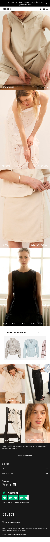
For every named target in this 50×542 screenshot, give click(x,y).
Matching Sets (9, 400)
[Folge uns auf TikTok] (7, 484)
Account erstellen (25, 455)
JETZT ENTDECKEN (39, 244)
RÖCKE (5, 244)
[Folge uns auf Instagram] (3, 484)
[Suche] (37, 8)
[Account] (40, 8)
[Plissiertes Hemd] (31, 348)
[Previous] (39, 332)
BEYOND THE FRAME (11, 440)
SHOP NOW (43, 87)
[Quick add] (19, 358)
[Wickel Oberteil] (13, 348)
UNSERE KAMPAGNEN (37, 440)
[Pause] (46, 3)
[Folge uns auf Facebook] (10, 484)
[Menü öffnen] (47, 9)
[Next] (44, 332)
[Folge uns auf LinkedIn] (14, 484)
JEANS (30, 400)
